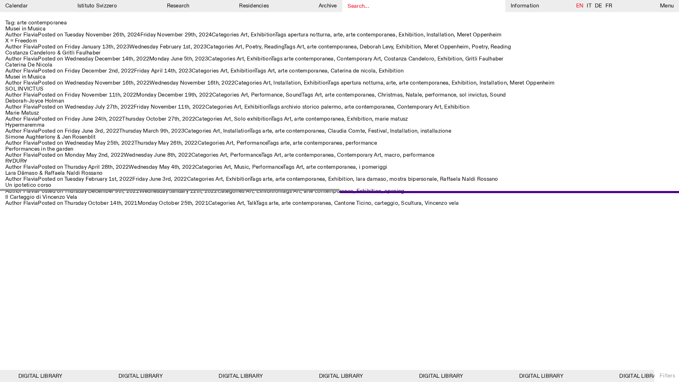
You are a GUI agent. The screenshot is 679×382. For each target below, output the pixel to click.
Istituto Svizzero (97, 5)
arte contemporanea (371, 34)
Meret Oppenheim (479, 34)
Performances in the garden (39, 149)
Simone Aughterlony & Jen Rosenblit (50, 137)
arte (338, 34)
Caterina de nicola (353, 71)
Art (244, 34)
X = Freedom (21, 40)
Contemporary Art (359, 59)
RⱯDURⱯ (16, 161)
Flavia (30, 34)
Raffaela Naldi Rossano (469, 179)
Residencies (254, 5)
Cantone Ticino (353, 203)
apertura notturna (309, 34)
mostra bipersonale (413, 179)
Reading (274, 47)
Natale (414, 95)
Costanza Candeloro (409, 59)
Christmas (390, 95)
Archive (328, 5)
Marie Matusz (22, 113)
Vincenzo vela (442, 203)
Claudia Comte (346, 131)
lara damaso (371, 179)
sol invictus (473, 95)
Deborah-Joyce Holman (34, 101)
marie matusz (391, 119)
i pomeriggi (373, 167)
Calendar (16, 5)
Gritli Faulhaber (484, 59)
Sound (294, 95)
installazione (435, 131)
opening (394, 191)
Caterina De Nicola (29, 65)
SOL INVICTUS (24, 89)
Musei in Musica (25, 28)
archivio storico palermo (311, 107)
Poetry (253, 47)
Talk (251, 203)
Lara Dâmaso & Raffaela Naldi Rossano (54, 173)
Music (241, 167)
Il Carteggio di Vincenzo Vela (41, 197)
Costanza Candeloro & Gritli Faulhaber (52, 53)
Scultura (411, 203)
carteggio (386, 203)
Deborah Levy (376, 47)
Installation (440, 34)
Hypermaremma (25, 125)
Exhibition (263, 34)
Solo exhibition (252, 119)
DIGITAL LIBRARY (37, 376)
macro (392, 155)
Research (178, 5)
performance (441, 95)
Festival (377, 131)
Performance (267, 95)
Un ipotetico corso (28, 185)
